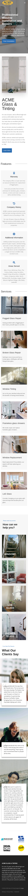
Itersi (22, 888)
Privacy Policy (10, 891)
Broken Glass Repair (12, 352)
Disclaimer (16, 891)
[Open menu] (24, 2)
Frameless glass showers (14, 423)
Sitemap (4, 891)
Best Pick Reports (10, 646)
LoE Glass (7, 494)
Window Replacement (12, 457)
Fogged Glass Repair (12, 318)
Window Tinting (9, 389)
